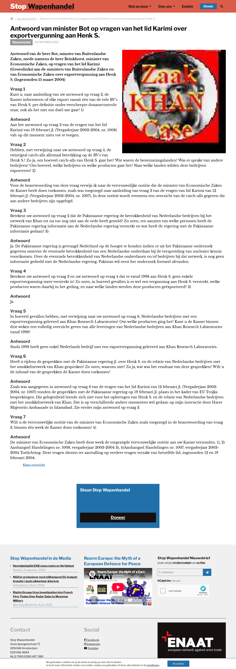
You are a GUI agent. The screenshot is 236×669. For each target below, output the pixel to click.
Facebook (92, 640)
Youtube (92, 648)
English (187, 6)
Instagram (93, 644)
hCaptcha (169, 580)
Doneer (208, 6)
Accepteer (178, 663)
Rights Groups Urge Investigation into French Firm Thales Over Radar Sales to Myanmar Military (43, 596)
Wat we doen (138, 6)
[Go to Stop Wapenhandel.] (11, 19)
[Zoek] (221, 6)
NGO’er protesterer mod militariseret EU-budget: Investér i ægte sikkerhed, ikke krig (45, 579)
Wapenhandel (21, 42)
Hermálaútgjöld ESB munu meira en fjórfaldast (43, 565)
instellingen (153, 665)
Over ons (165, 6)
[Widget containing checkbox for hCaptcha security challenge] (184, 590)
